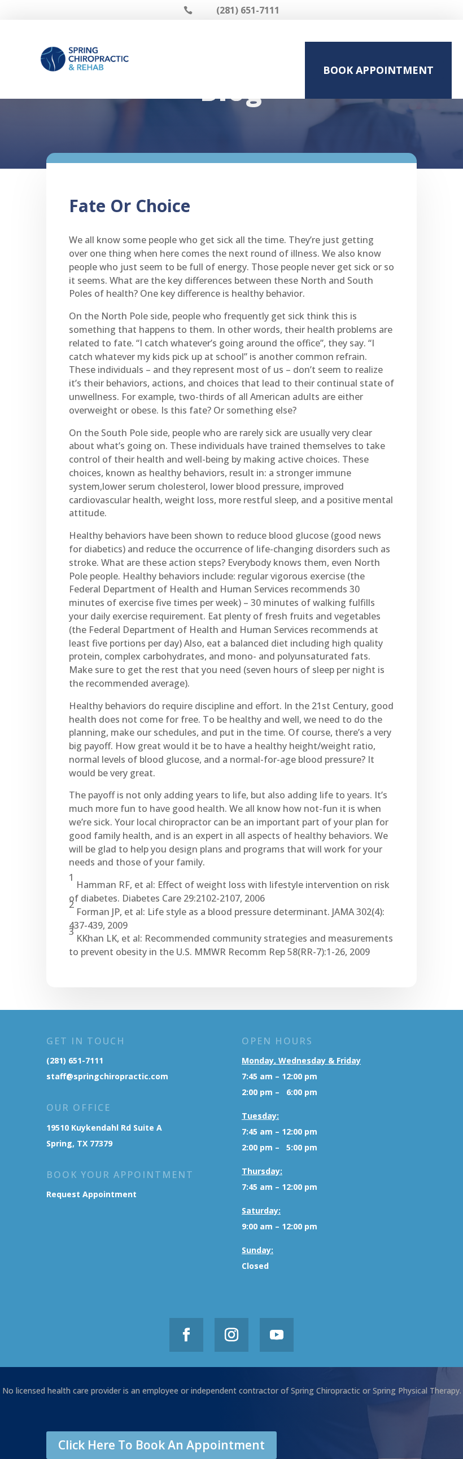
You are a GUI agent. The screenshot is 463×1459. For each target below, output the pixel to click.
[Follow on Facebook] (186, 1335)
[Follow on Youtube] (277, 1335)
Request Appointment (92, 1194)
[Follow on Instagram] (231, 1335)
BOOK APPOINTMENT (378, 70)
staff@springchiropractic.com (107, 1076)
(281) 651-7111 (74, 1060)
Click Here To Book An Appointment (161, 1445)
